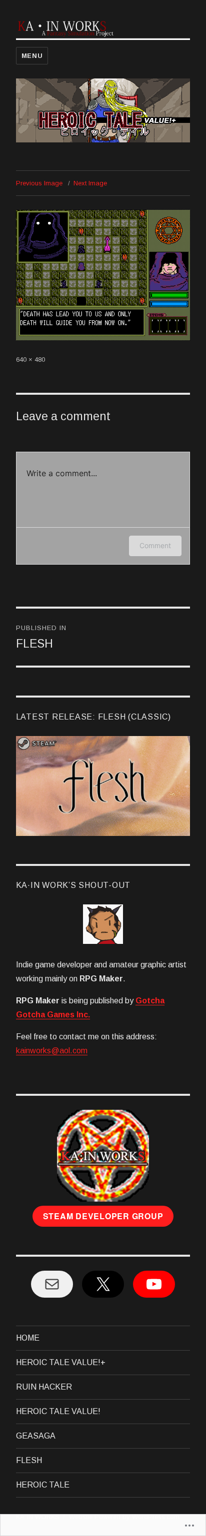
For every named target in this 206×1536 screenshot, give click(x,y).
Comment (155, 545)
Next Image (90, 183)
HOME (28, 1338)
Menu (32, 55)
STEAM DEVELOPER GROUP (103, 1216)
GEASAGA (36, 1436)
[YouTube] (154, 1284)
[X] (103, 1284)
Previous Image (39, 183)
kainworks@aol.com (52, 1050)
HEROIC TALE (43, 1485)
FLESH (29, 1460)
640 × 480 (30, 359)
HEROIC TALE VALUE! (58, 1411)
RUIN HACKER (44, 1387)
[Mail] (52, 1284)
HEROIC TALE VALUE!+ (61, 1362)
